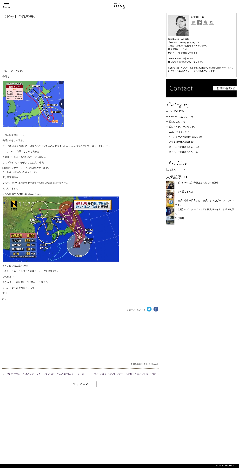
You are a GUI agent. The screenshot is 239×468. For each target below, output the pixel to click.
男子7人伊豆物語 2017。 (181, 152)
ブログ (172, 111)
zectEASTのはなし (178, 116)
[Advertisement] (52, 45)
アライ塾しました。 (185, 191)
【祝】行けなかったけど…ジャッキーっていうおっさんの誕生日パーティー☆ (44, 374)
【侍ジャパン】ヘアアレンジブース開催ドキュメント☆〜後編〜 (124, 374)
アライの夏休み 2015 (180, 142)
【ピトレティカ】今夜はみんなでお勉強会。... (199, 182)
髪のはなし (174, 121)
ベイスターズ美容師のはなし (183, 136)
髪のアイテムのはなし (180, 126)
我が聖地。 (181, 218)
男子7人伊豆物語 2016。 (181, 147)
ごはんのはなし (177, 131)
